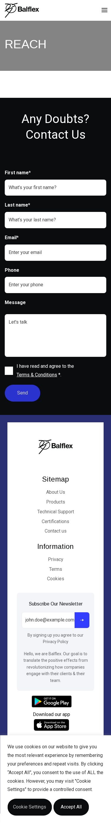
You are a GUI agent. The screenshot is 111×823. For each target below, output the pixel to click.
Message (15, 302)
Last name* (17, 205)
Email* (12, 237)
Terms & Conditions (37, 375)
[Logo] (22, 10)
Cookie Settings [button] (29, 807)
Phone (12, 270)
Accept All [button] (71, 807)
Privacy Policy (55, 641)
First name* (18, 172)
